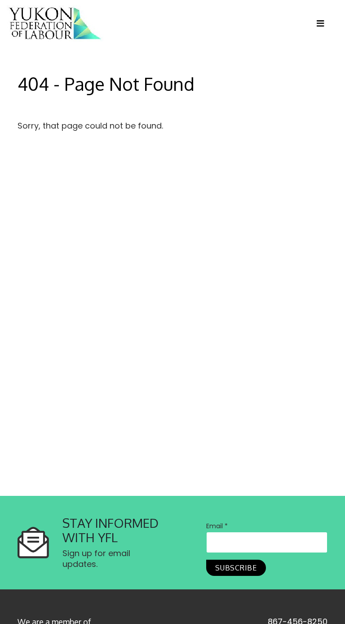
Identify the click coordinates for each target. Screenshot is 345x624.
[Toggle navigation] (323, 23)
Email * (217, 526)
